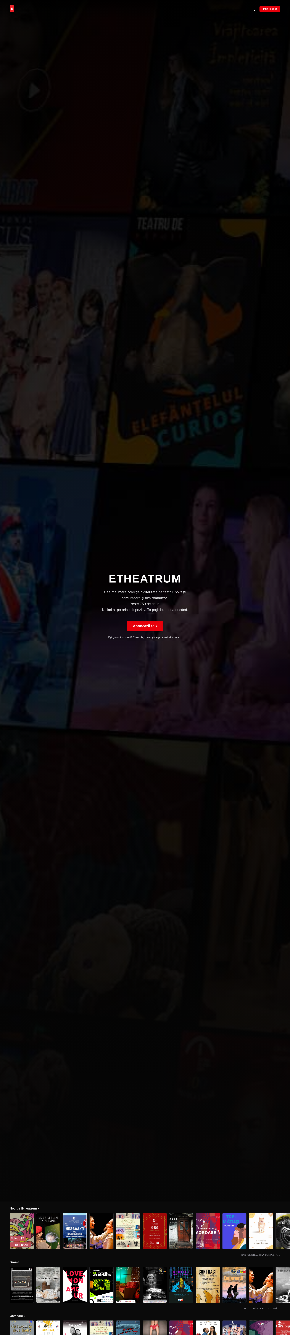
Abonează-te (145, 625)
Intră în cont (270, 9)
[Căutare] (253, 9)
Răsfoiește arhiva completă (260, 1255)
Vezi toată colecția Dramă (261, 1308)
